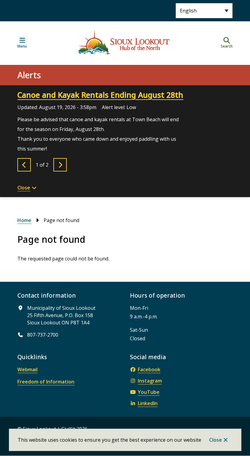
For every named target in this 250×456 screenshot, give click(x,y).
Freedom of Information (45, 381)
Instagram (150, 380)
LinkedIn (148, 403)
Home (24, 220)
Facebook (149, 369)
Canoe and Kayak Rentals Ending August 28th (100, 95)
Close (215, 440)
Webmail (27, 369)
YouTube (148, 392)
